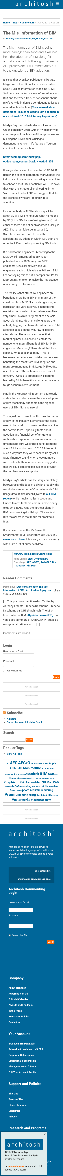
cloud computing (27, 778)
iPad (27, 782)
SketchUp (47, 795)
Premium (13, 794)
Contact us (14, 1022)
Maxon (8, 786)
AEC (28, 562)
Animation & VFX (40, 763)
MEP (33, 565)
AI (32, 763)
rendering (29, 795)
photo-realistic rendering (37, 790)
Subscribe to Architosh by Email (24, 722)
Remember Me (14, 670)
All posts (11, 718)
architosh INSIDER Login (22, 1043)
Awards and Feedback (21, 1005)
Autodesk (32, 774)
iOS (22, 782)
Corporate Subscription (21, 1055)
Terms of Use (16, 1099)
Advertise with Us (18, 993)
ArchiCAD (46, 562)
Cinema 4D (14, 778)
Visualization (39, 800)
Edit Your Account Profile (22, 1072)
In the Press (15, 1010)
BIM (54, 562)
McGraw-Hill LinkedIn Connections (33, 553)
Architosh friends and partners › (34, 879)
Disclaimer (14, 1110)
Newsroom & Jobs (19, 1016)
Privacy (13, 1116)
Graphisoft (12, 782)
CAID (56, 774)
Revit (39, 795)
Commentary (27, 22)
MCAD (16, 786)
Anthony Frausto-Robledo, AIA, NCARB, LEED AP (29, 38)
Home (6, 22)
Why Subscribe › (43, 871)
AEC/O (35, 562)
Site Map (13, 1093)
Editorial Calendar (18, 999)
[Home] (35, 5)
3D (8, 763)
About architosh (17, 987)
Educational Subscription (22, 1060)
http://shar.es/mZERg (40, 615)
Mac (33, 783)
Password (8, 661)
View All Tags (14, 753)
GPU (52, 778)
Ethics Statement (18, 1105)
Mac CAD (53, 782)
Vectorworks (21, 800)
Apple (52, 763)
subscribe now (16, 1166)
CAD (51, 774)
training (55, 795)
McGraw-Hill (23, 565)
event (47, 778)
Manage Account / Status (22, 1066)
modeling (25, 786)
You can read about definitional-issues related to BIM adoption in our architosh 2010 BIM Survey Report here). (31, 112)
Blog (15, 22)
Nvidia (19, 790)
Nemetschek (38, 786)
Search (29, 740)
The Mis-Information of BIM (30, 33)
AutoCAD (21, 774)
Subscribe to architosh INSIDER (26, 1049)
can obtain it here (14, 539)
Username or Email (13, 651)
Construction (39, 779)
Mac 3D (40, 782)
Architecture (32, 768)
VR (49, 800)
